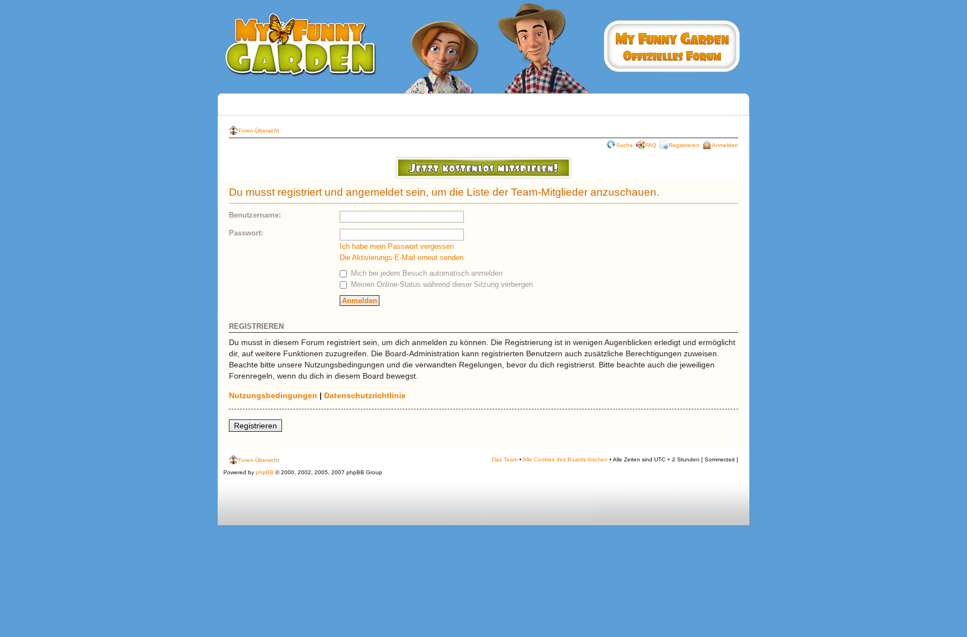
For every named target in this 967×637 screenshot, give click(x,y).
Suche (624, 145)
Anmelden (725, 145)
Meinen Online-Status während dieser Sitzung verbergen (441, 284)
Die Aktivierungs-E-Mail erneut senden (401, 257)
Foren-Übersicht (258, 131)
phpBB (265, 472)
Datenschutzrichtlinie (365, 395)
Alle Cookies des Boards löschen (565, 459)
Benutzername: (255, 215)
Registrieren (684, 145)
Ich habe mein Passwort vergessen (397, 246)
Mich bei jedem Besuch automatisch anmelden (426, 273)
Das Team (505, 459)
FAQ (650, 145)
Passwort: (246, 233)
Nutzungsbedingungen (273, 395)
